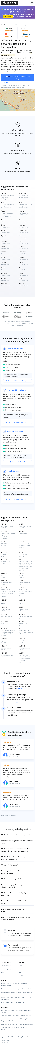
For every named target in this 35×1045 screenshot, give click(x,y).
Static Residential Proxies (17, 390)
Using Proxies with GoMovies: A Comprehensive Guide (16, 1015)
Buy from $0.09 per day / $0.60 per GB (18, 381)
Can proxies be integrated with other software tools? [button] (17, 842)
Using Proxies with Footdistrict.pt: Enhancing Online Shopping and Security (15, 1020)
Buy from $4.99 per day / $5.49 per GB (18, 499)
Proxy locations (5, 25)
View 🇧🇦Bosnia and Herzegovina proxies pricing (17, 78)
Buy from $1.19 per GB (18, 462)
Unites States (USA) (6, 966)
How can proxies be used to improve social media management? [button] (17, 872)
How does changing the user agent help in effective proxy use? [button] (17, 886)
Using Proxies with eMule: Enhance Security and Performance (14, 1028)
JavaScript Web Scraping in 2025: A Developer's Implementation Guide (14, 984)
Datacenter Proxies (15, 348)
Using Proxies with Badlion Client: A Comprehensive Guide (17, 1024)
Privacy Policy (21, 1037)
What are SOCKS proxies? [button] (17, 865)
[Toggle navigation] (32, 3)
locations (19, 689)
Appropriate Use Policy (8, 1037)
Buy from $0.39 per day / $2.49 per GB (18, 422)
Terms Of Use (5, 1040)
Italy (2, 972)
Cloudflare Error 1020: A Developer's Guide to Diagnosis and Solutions (16, 998)
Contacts (21, 969)
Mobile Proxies (13, 471)
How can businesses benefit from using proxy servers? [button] (17, 902)
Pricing (20, 966)
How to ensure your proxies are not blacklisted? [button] (17, 910)
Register (6, 82)
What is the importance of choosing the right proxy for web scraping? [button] (17, 858)
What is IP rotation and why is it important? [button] (17, 835)
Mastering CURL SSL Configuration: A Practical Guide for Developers (16, 993)
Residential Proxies (15, 431)
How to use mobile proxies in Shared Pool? (13, 1002)
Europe (13, 25)
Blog (20, 972)
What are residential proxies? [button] (17, 879)
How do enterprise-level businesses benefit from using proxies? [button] (17, 918)
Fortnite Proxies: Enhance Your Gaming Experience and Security (16, 1011)
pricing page (17, 702)
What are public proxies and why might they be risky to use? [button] (17, 894)
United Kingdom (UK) (7, 969)
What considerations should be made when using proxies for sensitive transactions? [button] (17, 850)
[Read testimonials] (8, 28)
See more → (29, 17)
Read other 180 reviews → (9, 816)
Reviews (21, 975)
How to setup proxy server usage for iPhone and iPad (16, 989)
